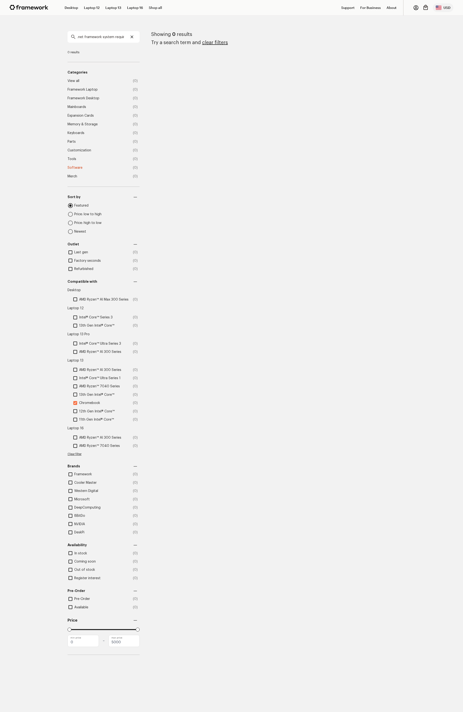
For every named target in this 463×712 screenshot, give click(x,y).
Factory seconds (87, 260)
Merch (72, 176)
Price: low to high (88, 214)
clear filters (215, 42)
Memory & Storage (83, 124)
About (391, 8)
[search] (104, 37)
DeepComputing (87, 507)
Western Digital (86, 491)
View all (73, 81)
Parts (72, 141)
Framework (83, 474)
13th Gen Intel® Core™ (96, 325)
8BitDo (79, 515)
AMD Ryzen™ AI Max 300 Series (104, 299)
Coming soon (85, 561)
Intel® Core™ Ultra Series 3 (100, 343)
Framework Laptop (83, 89)
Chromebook (89, 403)
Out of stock (84, 569)
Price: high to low (88, 223)
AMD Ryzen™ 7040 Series (99, 386)
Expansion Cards (81, 115)
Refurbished (83, 269)
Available (81, 607)
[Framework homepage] (29, 7)
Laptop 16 (135, 8)
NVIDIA (79, 524)
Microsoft (82, 499)
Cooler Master (85, 482)
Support (347, 8)
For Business (370, 8)
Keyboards (76, 133)
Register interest (87, 578)
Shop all (155, 8)
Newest (80, 231)
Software (75, 167)
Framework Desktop (83, 98)
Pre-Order (82, 599)
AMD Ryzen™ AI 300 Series (100, 352)
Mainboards (77, 107)
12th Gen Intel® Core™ (97, 411)
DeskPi (79, 532)
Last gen (81, 252)
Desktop (71, 8)
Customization (79, 150)
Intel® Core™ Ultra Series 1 (100, 378)
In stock (80, 553)
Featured (81, 205)
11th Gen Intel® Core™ (96, 419)
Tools (72, 159)
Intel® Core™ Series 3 (96, 317)
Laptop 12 (92, 8)
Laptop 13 (113, 8)
